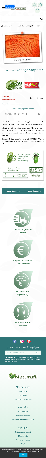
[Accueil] (18, 8)
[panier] (40, 5)
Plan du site (23, 436)
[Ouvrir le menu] (3, 8)
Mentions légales (23, 440)
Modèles (23, 395)
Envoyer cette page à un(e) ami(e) (23, 109)
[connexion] (34, 5)
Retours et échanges (23, 399)
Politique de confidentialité (23, 419)
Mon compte (23, 412)
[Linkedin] (19, 114)
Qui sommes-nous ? (23, 432)
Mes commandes (23, 416)
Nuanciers (23, 391)
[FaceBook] (39, 114)
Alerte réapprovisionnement (12, 104)
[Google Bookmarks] (27, 114)
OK (23, 455)
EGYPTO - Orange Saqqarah (23, 70)
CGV (23, 444)
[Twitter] (15, 114)
